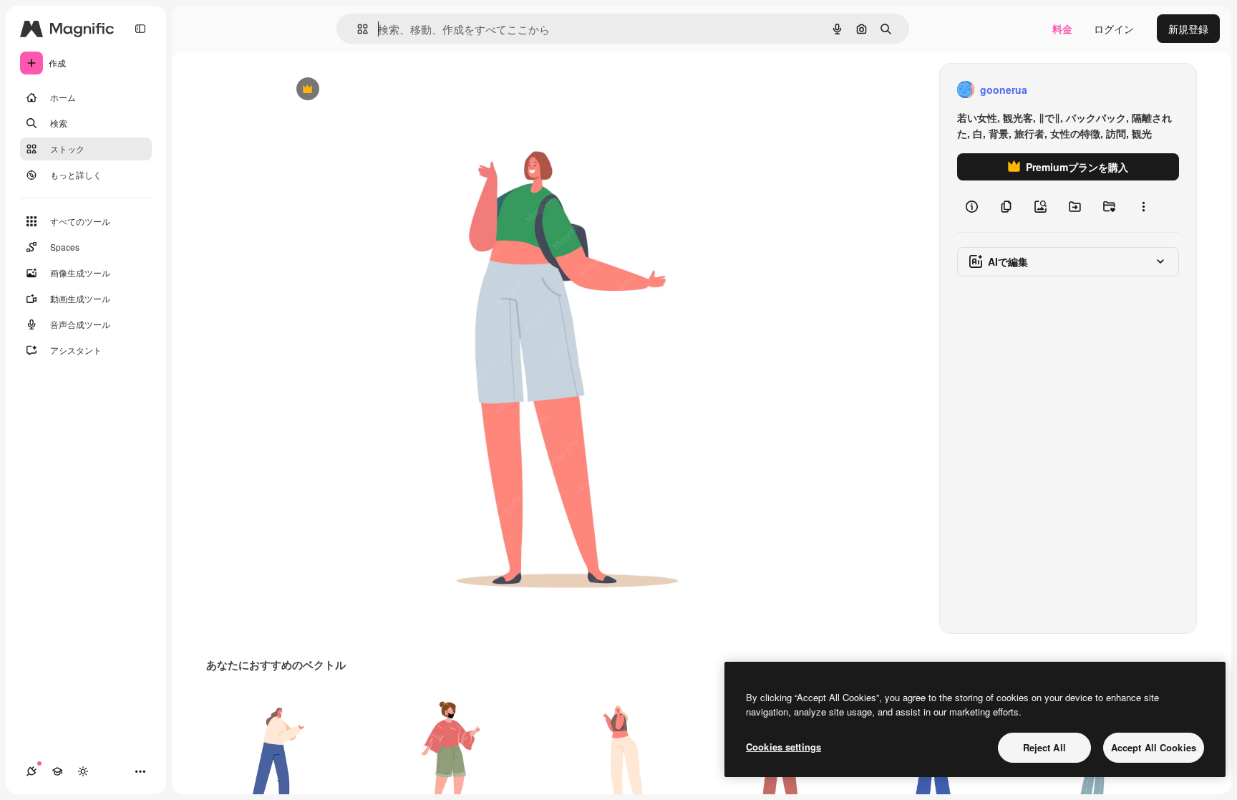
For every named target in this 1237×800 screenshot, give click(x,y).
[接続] (31, 771)
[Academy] (57, 771)
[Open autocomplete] (357, 29)
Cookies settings (783, 746)
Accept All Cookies (1153, 747)
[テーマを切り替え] (83, 771)
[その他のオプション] (1143, 206)
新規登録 (1188, 28)
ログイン (1114, 28)
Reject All (1044, 747)
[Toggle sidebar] (140, 28)
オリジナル (380, 89)
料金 (1062, 28)
